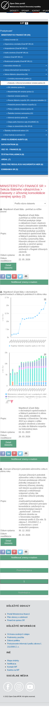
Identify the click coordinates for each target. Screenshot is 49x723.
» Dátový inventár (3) (10, 40)
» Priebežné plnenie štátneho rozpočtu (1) (21, 105)
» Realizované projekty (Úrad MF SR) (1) (17, 61)
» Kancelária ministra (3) (12, 66)
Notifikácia (11, 664)
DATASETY (14, 11)
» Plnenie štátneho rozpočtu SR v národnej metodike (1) (26, 100)
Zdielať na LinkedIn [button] (8, 276)
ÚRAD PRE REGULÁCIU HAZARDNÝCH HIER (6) (22, 164)
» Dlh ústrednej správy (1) (16, 87)
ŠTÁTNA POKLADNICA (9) (12, 154)
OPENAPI (25, 11)
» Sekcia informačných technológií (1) (16, 70)
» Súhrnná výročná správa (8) (17, 118)
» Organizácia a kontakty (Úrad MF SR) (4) (18, 44)
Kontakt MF (12, 667)
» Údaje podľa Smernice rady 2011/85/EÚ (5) (23, 122)
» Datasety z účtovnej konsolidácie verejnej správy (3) (26, 83)
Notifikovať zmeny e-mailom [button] (24, 282)
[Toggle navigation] (26, 23)
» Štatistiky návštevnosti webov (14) (15, 131)
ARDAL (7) (6, 159)
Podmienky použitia (15, 637)
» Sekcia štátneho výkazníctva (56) (15, 74)
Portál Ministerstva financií (18, 614)
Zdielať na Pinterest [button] (14, 276)
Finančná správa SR (16, 620)
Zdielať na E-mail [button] (26, 276)
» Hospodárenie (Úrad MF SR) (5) (15, 48)
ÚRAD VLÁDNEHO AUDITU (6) (14, 139)
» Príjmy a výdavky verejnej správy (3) (20, 109)
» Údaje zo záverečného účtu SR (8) (19, 126)
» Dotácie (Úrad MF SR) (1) (13, 57)
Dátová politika (13, 640)
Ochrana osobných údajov (18, 634)
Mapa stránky (13, 660)
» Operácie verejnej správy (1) (17, 96)
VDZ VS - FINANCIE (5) (11, 149)
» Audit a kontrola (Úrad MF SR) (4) (15, 53)
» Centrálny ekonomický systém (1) (19, 79)
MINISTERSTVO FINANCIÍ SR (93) (15, 35)
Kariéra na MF (13, 670)
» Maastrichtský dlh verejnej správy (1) (20, 92)
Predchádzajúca (24, 570)
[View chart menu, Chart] (45, 299)
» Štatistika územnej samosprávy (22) (20, 113)
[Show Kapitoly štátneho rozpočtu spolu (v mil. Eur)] (27, 346)
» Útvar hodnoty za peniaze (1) (14, 135)
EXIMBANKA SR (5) (9, 169)
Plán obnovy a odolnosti (17, 617)
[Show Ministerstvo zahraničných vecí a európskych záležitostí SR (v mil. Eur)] (26, 394)
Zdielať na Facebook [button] (2, 276)
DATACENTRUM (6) (9, 144)
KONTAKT (36, 11)
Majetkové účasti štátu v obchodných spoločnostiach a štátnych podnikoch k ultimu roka (23, 293)
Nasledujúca (24, 592)
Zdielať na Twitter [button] (20, 276)
